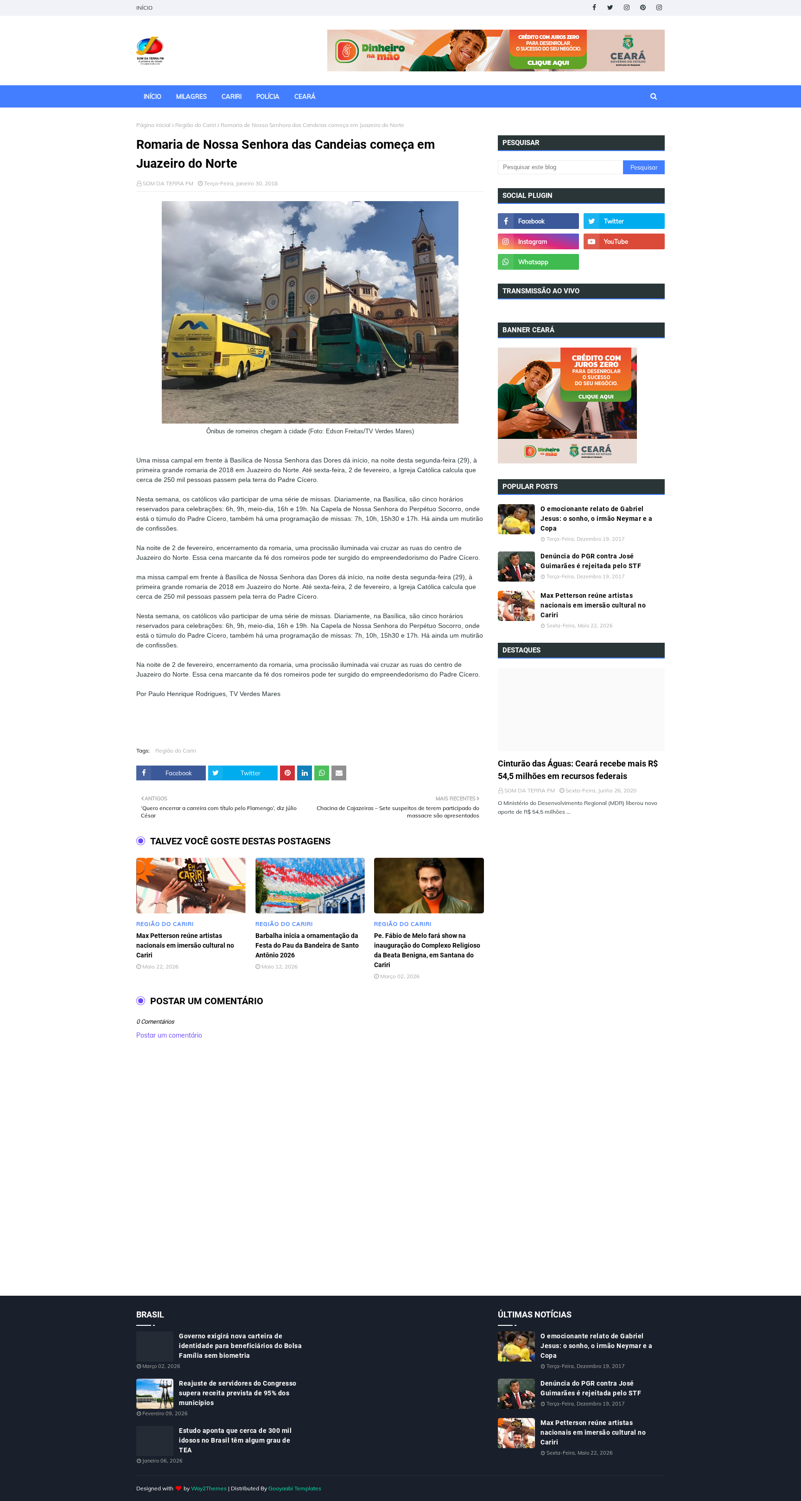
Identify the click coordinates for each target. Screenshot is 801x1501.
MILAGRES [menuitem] (191, 96)
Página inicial (153, 124)
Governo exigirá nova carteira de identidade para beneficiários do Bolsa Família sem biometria (240, 1345)
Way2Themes (209, 1488)
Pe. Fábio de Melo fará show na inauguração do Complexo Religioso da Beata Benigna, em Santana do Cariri (427, 950)
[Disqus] (310, 1177)
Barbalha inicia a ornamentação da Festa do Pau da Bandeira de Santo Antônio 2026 (307, 945)
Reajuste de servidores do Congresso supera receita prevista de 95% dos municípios (238, 1393)
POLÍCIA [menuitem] (268, 96)
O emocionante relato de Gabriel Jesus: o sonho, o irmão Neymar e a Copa (596, 518)
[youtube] (624, 241)
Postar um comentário (169, 1035)
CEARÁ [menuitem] (305, 96)
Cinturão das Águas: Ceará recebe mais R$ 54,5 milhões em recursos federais (578, 770)
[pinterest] (642, 7)
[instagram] (626, 7)
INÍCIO (144, 7)
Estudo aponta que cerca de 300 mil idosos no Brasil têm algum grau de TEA (235, 1440)
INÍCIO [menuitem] (152, 96)
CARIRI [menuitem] (232, 96)
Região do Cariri (195, 124)
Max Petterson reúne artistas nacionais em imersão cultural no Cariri (185, 945)
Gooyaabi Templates (294, 1488)
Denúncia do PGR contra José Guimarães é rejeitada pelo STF (590, 561)
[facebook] (594, 7)
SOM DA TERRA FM (168, 183)
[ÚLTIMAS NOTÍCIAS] (581, 709)
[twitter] (610, 7)
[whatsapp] (538, 262)
